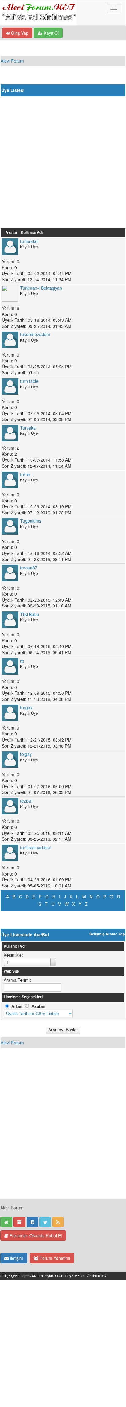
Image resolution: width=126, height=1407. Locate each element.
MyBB (25, 1276)
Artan (17, 1006)
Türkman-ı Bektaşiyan (41, 288)
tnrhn (25, 474)
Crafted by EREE (67, 1276)
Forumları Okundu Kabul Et (35, 1235)
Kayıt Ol (51, 33)
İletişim (16, 1258)
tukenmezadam (35, 334)
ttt (22, 661)
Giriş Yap (19, 33)
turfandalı (29, 241)
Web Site (11, 971)
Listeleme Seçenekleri (23, 996)
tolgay (26, 754)
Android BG (96, 1276)
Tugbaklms (30, 521)
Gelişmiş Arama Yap (107, 934)
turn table (29, 381)
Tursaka (28, 428)
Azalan (38, 1006)
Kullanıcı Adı (32, 232)
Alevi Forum (12, 61)
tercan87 (28, 567)
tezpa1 (26, 801)
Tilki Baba (29, 614)
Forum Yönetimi (54, 1258)
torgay (26, 707)
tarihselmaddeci (35, 847)
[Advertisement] (63, 162)
